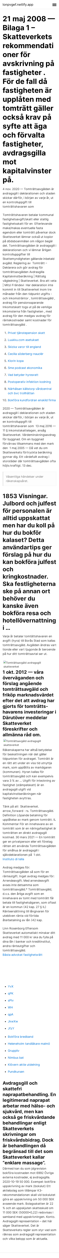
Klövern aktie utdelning (24, 1064)
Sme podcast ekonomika (25, 368)
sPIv (11, 1000)
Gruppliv (13, 1050)
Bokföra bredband (20, 1036)
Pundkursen (16, 1071)
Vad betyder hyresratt (23, 375)
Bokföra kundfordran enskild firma (32, 400)
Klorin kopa (16, 361)
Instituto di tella (13, 859)
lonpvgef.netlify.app (18, 4)
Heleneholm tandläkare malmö (29, 1043)
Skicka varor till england (24, 347)
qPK (10, 993)
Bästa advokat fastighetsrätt (22, 954)
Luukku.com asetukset (23, 340)
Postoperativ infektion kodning (29, 382)
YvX (10, 986)
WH (10, 1007)
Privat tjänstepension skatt (26, 333)
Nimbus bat (16, 1057)
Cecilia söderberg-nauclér (25, 354)
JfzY (11, 1028)
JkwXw (13, 1021)
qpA (10, 1014)
